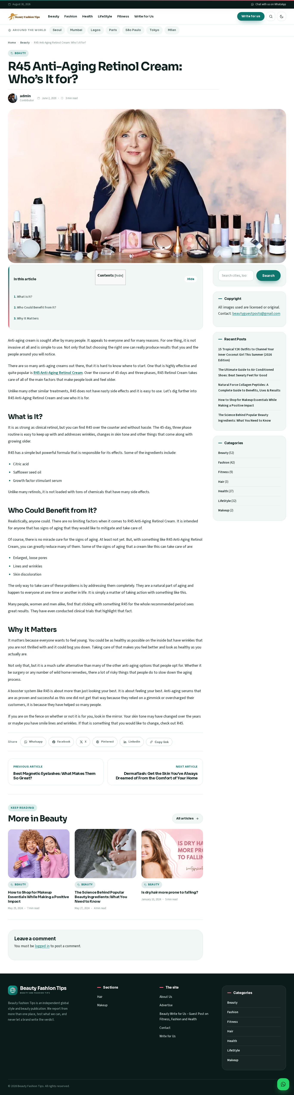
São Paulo (133, 30)
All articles (185, 818)
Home (12, 42)
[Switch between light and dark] (281, 16)
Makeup (223, 510)
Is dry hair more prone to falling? (170, 892)
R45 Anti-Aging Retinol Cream (58, 372)
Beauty (53, 16)
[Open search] (270, 16)
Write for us (250, 16)
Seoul (57, 30)
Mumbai (76, 30)
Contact (164, 1028)
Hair (221, 482)
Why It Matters (28, 318)
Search (268, 276)
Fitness (123, 16)
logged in (42, 946)
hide (119, 275)
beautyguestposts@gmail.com (256, 313)
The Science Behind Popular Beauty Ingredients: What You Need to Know (101, 896)
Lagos (96, 30)
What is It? (24, 296)
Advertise (166, 1005)
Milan (172, 30)
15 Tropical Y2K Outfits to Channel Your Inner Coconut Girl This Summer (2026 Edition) (246, 355)
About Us (165, 997)
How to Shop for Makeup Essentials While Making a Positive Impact (38, 896)
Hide (190, 279)
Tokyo (154, 30)
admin (25, 96)
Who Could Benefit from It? (36, 307)
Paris (113, 30)
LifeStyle (105, 16)
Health (87, 16)
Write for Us (144, 16)
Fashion (70, 16)
